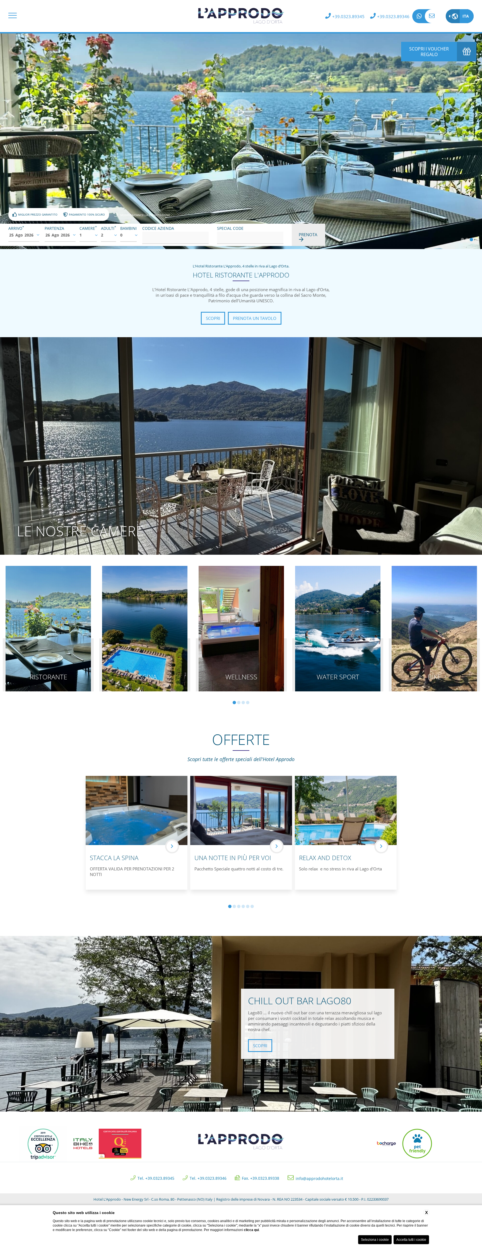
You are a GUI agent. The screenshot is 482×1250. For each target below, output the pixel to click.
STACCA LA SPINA (114, 857)
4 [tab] (247, 702)
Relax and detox (325, 857)
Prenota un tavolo (254, 318)
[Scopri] (172, 846)
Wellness (241, 677)
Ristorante (48, 677)
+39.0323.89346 (393, 16)
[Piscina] (144, 628)
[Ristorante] (48, 628)
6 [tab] (252, 906)
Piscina (145, 677)
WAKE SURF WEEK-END (436, 857)
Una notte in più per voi (232, 857)
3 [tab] (471, 239)
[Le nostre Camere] (241, 445)
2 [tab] (467, 239)
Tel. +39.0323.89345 (156, 1178)
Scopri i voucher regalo (429, 51)
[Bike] (434, 628)
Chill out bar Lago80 (299, 1001)
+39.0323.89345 (348, 16)
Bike (434, 677)
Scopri (213, 318)
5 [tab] (247, 906)
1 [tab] (462, 239)
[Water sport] (337, 628)
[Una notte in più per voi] (241, 810)
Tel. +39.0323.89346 (208, 1178)
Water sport (338, 677)
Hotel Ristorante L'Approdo (241, 274)
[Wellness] (241, 628)
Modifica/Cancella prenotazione (145, 215)
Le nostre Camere (80, 531)
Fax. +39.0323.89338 (260, 1178)
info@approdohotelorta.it (432, 16)
